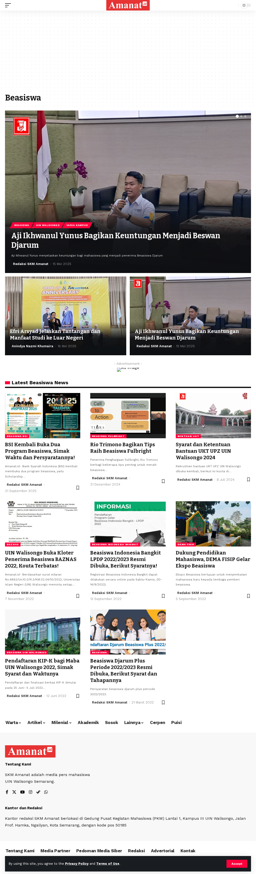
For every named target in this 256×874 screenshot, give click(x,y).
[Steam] (38, 792)
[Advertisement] (128, 54)
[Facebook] (7, 792)
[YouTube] (23, 792)
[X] (14, 792)
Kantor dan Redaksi (23, 808)
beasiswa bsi (17, 436)
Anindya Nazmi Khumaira (32, 346)
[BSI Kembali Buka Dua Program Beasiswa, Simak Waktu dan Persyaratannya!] (42, 415)
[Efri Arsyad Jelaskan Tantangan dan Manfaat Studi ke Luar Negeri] (65, 315)
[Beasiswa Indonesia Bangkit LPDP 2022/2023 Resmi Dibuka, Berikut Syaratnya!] (128, 523)
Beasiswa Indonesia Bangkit (115, 544)
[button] (237, 116)
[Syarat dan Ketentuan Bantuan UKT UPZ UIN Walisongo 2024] (213, 415)
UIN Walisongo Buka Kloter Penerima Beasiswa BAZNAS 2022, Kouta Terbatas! (40, 559)
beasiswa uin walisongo (26, 652)
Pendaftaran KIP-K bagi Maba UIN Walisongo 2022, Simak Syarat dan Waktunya (42, 667)
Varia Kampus (77, 225)
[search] (233, 5)
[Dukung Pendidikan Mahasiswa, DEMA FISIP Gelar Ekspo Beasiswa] (213, 523)
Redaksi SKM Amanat (30, 264)
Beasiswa (21, 225)
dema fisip (186, 544)
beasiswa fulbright (108, 436)
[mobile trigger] (9, 5)
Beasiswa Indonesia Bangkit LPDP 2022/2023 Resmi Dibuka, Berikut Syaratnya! (125, 559)
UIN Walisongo (48, 225)
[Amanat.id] (128, 5)
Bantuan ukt (188, 436)
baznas (13, 544)
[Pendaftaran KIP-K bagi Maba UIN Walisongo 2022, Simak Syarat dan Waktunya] (42, 632)
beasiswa (99, 652)
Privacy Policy (76, 864)
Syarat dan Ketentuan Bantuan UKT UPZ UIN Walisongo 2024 (203, 451)
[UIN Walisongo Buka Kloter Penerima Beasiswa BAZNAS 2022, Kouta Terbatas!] (42, 523)
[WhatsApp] (46, 792)
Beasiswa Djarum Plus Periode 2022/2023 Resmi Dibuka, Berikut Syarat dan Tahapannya (123, 670)
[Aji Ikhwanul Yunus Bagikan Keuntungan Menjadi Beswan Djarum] (128, 191)
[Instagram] (30, 792)
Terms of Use (107, 864)
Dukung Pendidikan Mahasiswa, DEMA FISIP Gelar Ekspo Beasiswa (213, 559)
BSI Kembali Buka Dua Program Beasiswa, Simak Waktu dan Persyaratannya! (40, 451)
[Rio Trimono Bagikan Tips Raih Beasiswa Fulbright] (128, 415)
